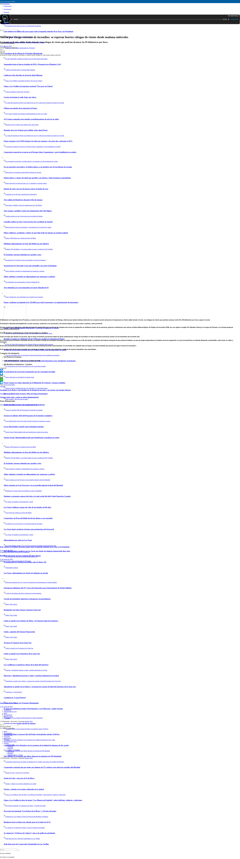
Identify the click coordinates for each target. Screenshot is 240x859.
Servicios (6, 740)
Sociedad (10, 746)
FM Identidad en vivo (10, 711)
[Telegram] (120, 382)
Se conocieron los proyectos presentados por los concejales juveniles (29, 372)
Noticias (6, 743)
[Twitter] (120, 373)
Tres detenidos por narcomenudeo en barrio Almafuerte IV (26, 288)
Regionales (11, 751)
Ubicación (6, 12)
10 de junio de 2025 (6, 46)
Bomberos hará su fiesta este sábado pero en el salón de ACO (27, 822)
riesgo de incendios (9, 384)
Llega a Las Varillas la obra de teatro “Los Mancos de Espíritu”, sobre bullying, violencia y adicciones (43, 800)
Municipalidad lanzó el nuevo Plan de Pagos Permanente (26, 394)
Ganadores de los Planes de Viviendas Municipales (23, 53)
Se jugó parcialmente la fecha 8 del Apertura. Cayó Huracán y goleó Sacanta (33, 709)
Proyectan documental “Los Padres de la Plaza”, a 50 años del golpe (30, 811)
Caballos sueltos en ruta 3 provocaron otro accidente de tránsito (28, 222)
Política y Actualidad (9, 293)
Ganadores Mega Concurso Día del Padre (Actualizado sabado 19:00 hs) (32, 734)
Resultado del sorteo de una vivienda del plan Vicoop (20, 556)
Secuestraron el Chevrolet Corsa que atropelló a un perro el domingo (30, 266)
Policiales (10, 748)
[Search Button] (18, 30)
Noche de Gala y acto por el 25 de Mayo (19, 778)
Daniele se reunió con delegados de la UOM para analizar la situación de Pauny (34, 339)
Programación (7, 9)
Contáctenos (7, 710)
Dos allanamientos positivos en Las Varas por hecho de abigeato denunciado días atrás (37, 551)
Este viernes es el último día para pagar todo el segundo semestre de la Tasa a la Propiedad (38, 31)
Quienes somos (8, 6)
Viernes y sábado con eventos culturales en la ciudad (24, 789)
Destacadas (11, 745)
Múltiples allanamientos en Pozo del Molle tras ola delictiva (26, 244)
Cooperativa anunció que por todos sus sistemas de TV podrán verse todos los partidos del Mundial (42, 767)
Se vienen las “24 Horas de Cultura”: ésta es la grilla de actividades (29, 833)
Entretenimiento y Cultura (15, 755)
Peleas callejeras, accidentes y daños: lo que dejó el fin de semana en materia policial (36, 233)
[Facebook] (120, 370)
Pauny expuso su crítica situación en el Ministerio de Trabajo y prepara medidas (34, 383)
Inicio (5, 18)
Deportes (10, 753)
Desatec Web (29, 721)
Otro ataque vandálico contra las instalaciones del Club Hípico (28, 211)
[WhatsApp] (120, 379)
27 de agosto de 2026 (6, 550)
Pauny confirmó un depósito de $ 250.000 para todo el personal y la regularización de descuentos (41, 302)
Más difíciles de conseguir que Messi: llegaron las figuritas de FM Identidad (32, 756)
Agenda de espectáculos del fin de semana (20, 723)
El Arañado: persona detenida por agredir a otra (22, 255)
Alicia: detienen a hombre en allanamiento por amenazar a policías (29, 277)
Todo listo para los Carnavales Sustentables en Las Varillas (26, 844)
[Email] (120, 376)
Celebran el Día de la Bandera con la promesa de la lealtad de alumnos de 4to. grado (36, 745)
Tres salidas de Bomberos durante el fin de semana (23, 200)
